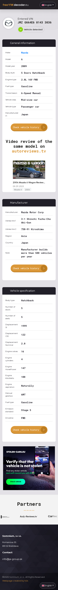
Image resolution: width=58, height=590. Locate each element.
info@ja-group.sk (12, 559)
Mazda (24, 52)
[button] (48, 5)
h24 (26, 580)
